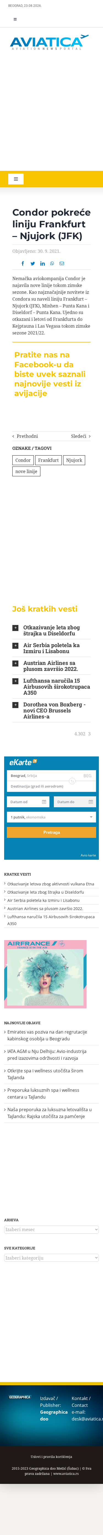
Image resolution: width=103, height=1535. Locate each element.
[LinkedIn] (43, 263)
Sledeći (78, 436)
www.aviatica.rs (66, 1473)
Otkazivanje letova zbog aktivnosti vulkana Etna (50, 884)
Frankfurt (48, 460)
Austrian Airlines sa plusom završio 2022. (45, 908)
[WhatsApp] (52, 263)
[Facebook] (23, 263)
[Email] (62, 263)
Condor (23, 460)
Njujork (74, 460)
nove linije (26, 471)
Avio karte (88, 855)
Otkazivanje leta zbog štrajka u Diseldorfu (45, 892)
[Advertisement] (51, 111)
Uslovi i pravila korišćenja (51, 1456)
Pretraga (51, 832)
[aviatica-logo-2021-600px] (49, 35)
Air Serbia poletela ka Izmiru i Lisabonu (43, 900)
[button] (51, 630)
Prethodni (27, 436)
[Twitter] (33, 263)
